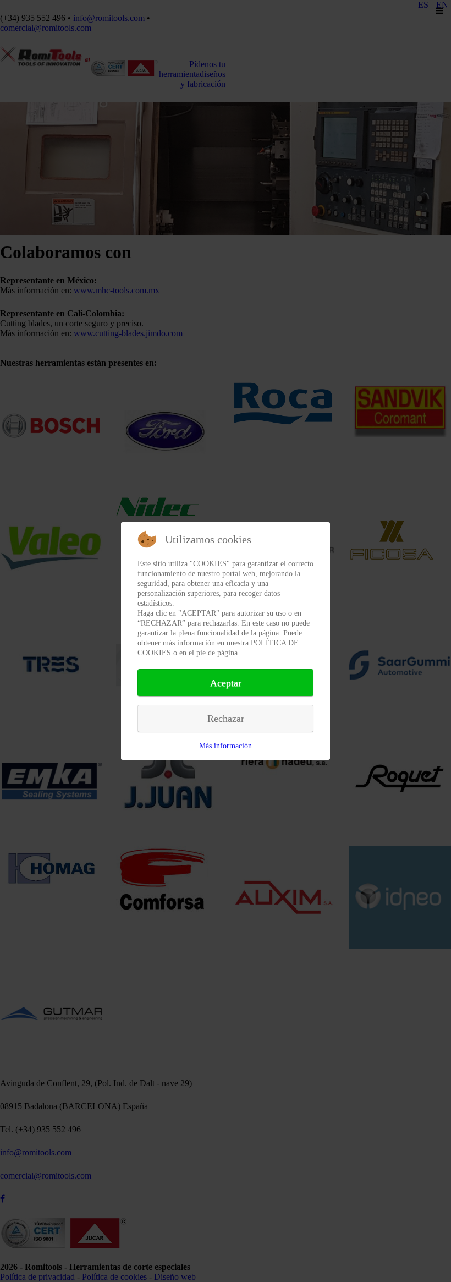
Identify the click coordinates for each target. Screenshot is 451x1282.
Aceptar (225, 682)
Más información (225, 746)
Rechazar (225, 718)
